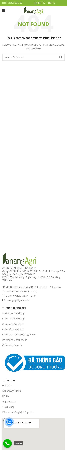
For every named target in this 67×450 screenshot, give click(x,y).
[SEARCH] (60, 57)
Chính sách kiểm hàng (13, 318)
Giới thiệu (7, 385)
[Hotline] (7, 443)
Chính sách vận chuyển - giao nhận (19, 334)
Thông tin (8, 380)
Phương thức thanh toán (14, 339)
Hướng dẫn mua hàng (13, 313)
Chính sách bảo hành (12, 329)
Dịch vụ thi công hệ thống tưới (17, 412)
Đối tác (5, 396)
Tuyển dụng (8, 406)
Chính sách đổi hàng (12, 323)
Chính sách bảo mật (12, 345)
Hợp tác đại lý (9, 401)
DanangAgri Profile (11, 390)
